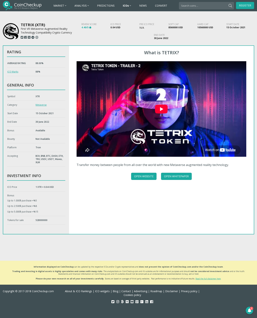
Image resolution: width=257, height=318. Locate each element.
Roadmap (156, 291)
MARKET (59, 5)
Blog (115, 291)
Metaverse (41, 104)
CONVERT (161, 5)
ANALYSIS (81, 5)
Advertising (140, 291)
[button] (249, 310)
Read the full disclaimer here (208, 278)
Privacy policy (189, 291)
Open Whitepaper (176, 176)
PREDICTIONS (106, 5)
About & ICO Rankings (78, 291)
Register (245, 5)
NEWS (143, 5)
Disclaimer (171, 291)
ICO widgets (102, 291)
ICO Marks (12, 71)
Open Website (144, 176)
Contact (126, 291)
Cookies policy (132, 295)
